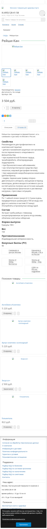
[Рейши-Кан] (23, 55)
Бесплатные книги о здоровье (14, 506)
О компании (7, 446)
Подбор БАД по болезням (12, 466)
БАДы (5, 35)
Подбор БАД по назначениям (13, 471)
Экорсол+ (6, 380)
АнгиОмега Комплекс (11, 304)
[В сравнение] (34, 121)
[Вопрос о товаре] (30, 121)
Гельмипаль (7, 418)
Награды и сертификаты (12, 509)
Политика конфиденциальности (14, 451)
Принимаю (23, 525)
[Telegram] (10, 116)
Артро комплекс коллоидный (15, 342)
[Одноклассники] (5, 116)
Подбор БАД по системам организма (16, 468)
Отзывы (21, 24)
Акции (13, 24)
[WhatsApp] (8, 116)
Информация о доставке (11, 449)
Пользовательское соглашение (14, 457)
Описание (8, 127)
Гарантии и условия (10, 454)
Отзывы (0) (22, 127)
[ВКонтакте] (3, 116)
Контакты (5, 24)
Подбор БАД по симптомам (13, 474)
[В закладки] (32, 121)
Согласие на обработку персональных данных (20, 443)
